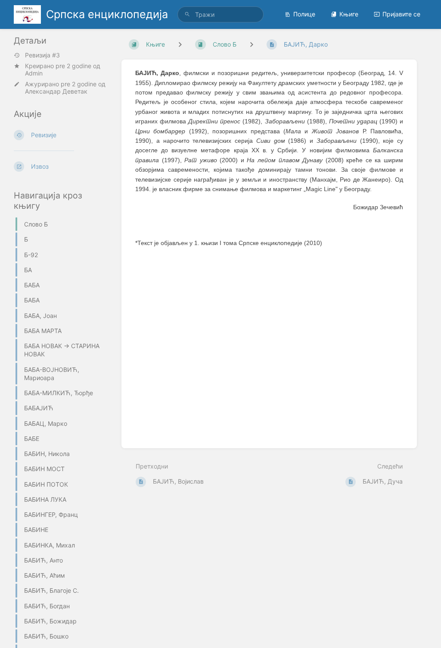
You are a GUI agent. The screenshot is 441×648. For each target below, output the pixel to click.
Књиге (348, 14)
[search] (220, 14)
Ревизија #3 (42, 55)
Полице (304, 14)
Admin (34, 73)
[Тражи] (187, 14)
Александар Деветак (56, 91)
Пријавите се (401, 14)
